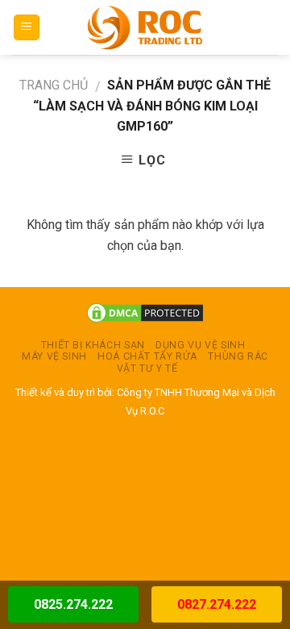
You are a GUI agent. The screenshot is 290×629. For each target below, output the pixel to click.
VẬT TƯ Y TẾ (147, 368)
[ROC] (145, 27)
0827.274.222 (216, 604)
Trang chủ (53, 85)
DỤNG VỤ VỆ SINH (200, 345)
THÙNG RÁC (238, 356)
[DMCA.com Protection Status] (145, 312)
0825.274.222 (73, 604)
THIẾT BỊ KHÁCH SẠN (93, 345)
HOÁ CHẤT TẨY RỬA (147, 356)
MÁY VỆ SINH (54, 356)
